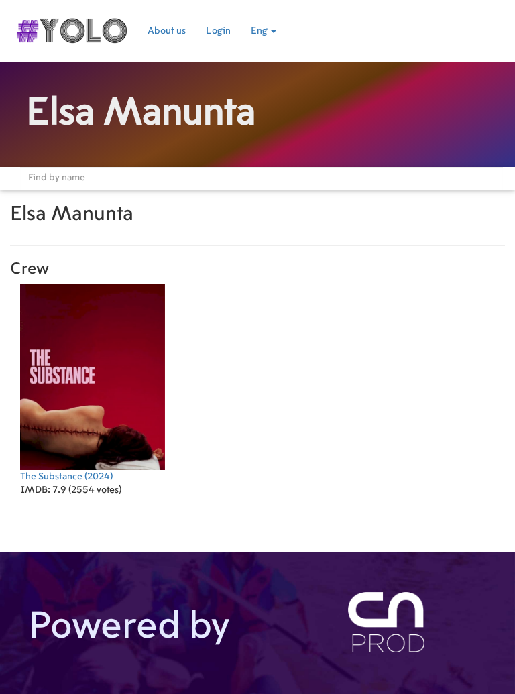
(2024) (66, 476)
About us (167, 31)
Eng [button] (260, 31)
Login (218, 31)
